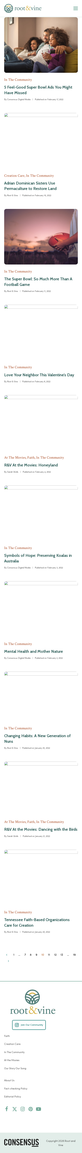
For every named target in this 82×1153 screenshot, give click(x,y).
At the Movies (11, 1060)
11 (50, 955)
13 (63, 955)
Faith (7, 1035)
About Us (9, 1080)
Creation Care (12, 1043)
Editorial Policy (12, 1096)
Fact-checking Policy (15, 1088)
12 (56, 955)
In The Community (14, 1052)
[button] (75, 8)
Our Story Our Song (15, 1068)
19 (75, 955)
